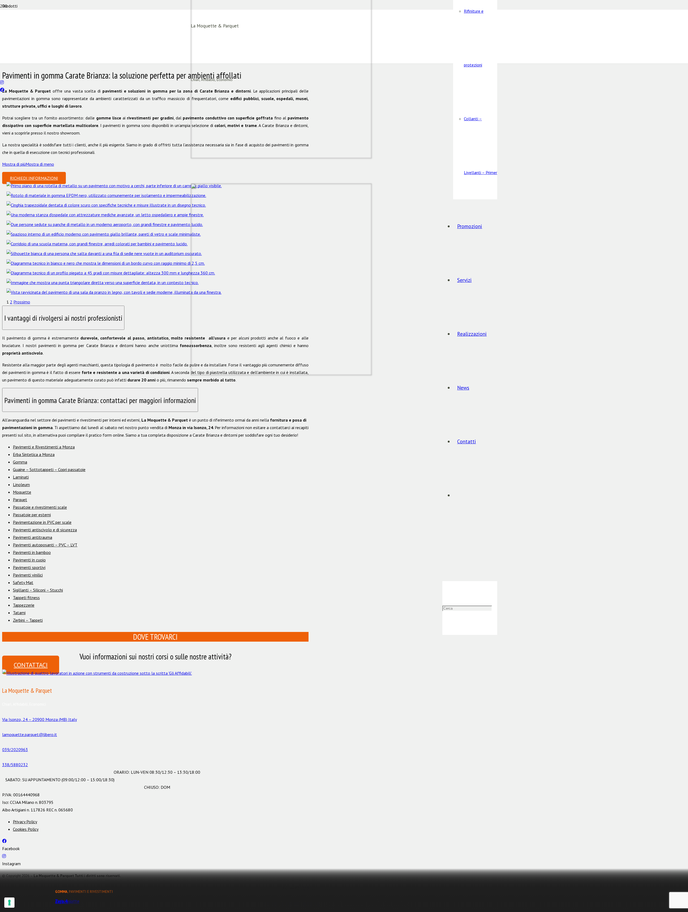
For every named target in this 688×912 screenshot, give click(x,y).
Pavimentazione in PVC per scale (42, 522)
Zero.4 (61, 901)
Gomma (20, 462)
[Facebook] (2, 90)
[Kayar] (97, 243)
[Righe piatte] (102, 282)
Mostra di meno (40, 164)
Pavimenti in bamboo (32, 552)
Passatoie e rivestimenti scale (40, 507)
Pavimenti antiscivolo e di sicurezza (45, 529)
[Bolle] (114, 185)
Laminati (21, 477)
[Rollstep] (105, 263)
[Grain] (105, 214)
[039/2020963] (1, 67)
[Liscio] (106, 195)
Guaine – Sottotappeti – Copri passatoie (49, 469)
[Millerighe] (106, 205)
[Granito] (104, 224)
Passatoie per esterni (32, 514)
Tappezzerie (23, 605)
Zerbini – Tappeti (28, 620)
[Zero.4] (113, 292)
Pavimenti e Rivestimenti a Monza (44, 447)
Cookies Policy (25, 829)
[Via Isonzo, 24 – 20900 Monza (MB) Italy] (155, 712)
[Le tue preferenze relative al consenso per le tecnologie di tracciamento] (9, 902)
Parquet (20, 499)
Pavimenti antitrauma (32, 537)
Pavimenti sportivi (29, 567)
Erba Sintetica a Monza (34, 454)
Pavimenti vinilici (28, 575)
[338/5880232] (155, 757)
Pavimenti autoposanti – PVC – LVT (45, 544)
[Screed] (104, 253)
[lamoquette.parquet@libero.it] (1, 74)
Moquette (22, 492)
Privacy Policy (25, 821)
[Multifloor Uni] (103, 234)
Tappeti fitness (26, 597)
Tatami (19, 612)
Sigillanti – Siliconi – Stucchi (38, 590)
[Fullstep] (110, 272)
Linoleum (21, 484)
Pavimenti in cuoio (29, 560)
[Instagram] (2, 82)
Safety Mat (23, 582)
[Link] (97, 673)
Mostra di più (14, 164)
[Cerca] (444, 554)
